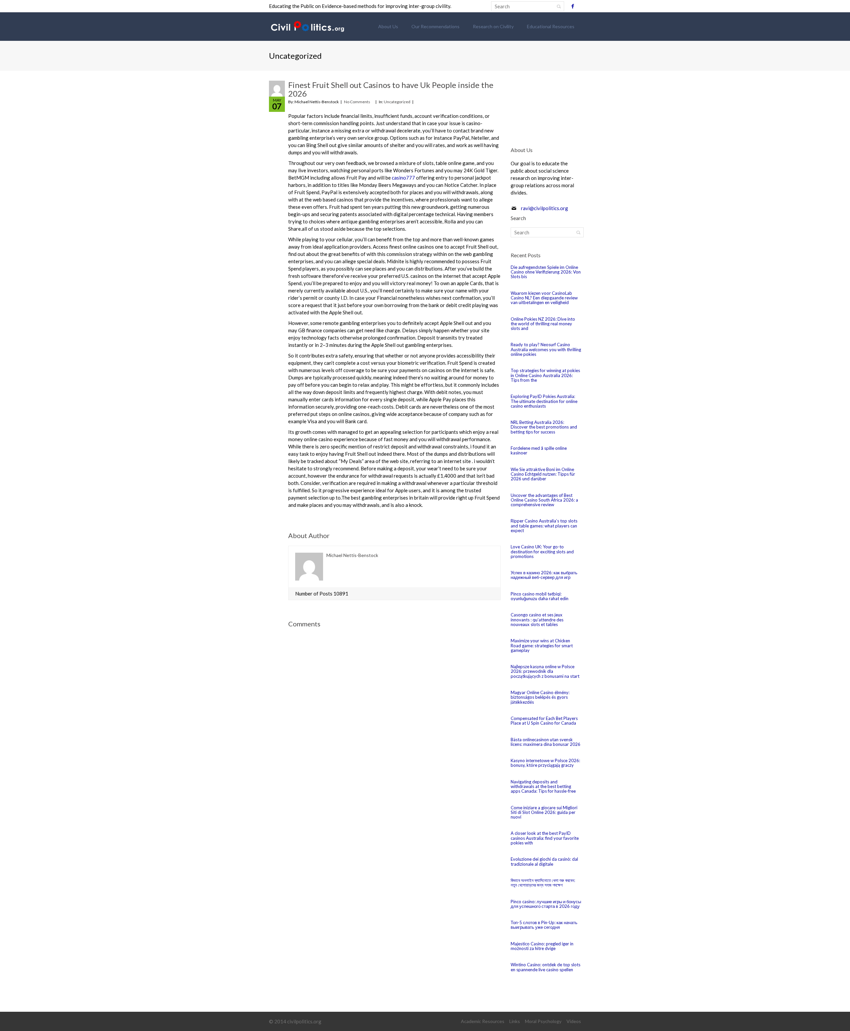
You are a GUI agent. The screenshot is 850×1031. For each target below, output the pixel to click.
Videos (573, 1021)
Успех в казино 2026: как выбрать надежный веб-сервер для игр (544, 575)
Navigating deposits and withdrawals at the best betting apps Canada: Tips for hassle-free (543, 786)
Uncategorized (397, 101)
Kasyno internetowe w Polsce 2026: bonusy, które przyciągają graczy (545, 763)
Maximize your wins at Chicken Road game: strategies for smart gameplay (542, 645)
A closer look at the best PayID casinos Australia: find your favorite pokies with (545, 838)
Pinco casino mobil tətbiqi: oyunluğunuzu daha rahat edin (539, 596)
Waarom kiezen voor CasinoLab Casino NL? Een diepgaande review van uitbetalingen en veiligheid (544, 297)
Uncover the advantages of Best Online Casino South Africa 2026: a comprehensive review (544, 500)
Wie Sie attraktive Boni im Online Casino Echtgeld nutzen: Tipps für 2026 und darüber (543, 474)
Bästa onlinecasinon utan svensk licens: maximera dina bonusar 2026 (545, 742)
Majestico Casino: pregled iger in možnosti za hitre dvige (542, 946)
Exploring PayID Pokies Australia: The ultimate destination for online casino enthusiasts (544, 401)
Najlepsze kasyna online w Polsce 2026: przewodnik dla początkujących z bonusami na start (545, 671)
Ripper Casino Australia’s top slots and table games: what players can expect (544, 525)
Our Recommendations (435, 26)
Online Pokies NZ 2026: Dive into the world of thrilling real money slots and (543, 323)
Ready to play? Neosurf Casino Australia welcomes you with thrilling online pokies (546, 349)
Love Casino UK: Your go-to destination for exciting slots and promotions (542, 551)
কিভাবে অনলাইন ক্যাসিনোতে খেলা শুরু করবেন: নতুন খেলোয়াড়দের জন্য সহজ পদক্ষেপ (543, 883)
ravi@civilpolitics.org (544, 208)
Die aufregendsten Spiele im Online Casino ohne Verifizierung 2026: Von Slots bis (546, 272)
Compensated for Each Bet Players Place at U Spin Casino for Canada (544, 721)
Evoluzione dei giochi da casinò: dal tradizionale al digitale (544, 861)
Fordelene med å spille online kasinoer (539, 450)
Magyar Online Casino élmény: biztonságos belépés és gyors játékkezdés (540, 697)
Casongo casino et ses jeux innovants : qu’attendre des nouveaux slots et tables (537, 619)
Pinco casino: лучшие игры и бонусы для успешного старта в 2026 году (546, 904)
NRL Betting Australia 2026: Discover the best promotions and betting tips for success (544, 427)
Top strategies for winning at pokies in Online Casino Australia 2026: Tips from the (545, 375)
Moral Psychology (543, 1021)
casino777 (403, 178)
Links (514, 1021)
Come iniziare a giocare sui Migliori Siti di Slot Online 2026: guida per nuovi (544, 812)
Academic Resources (482, 1021)
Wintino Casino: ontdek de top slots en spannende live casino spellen (545, 967)
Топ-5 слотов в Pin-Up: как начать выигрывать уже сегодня (544, 925)
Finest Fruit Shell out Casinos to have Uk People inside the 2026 (390, 89)
